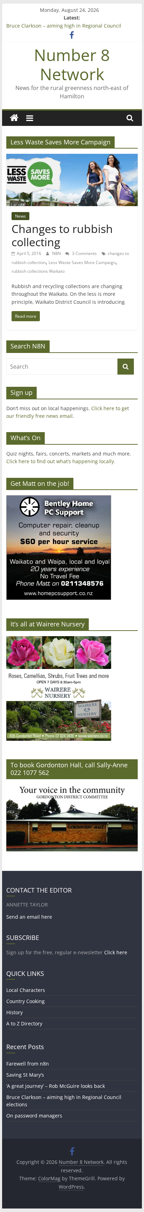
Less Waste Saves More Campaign (82, 262)
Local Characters (25, 990)
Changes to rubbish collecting (62, 235)
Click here (115, 952)
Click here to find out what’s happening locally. (60, 461)
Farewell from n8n (27, 1063)
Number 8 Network (72, 64)
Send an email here (29, 916)
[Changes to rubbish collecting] (72, 158)
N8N (57, 253)
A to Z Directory (24, 1023)
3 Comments (84, 253)
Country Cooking (25, 1001)
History (14, 1012)
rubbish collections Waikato (38, 271)
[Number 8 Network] (14, 118)
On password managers (34, 1115)
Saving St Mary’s (25, 1074)
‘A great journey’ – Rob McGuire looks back (55, 1086)
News (20, 216)
